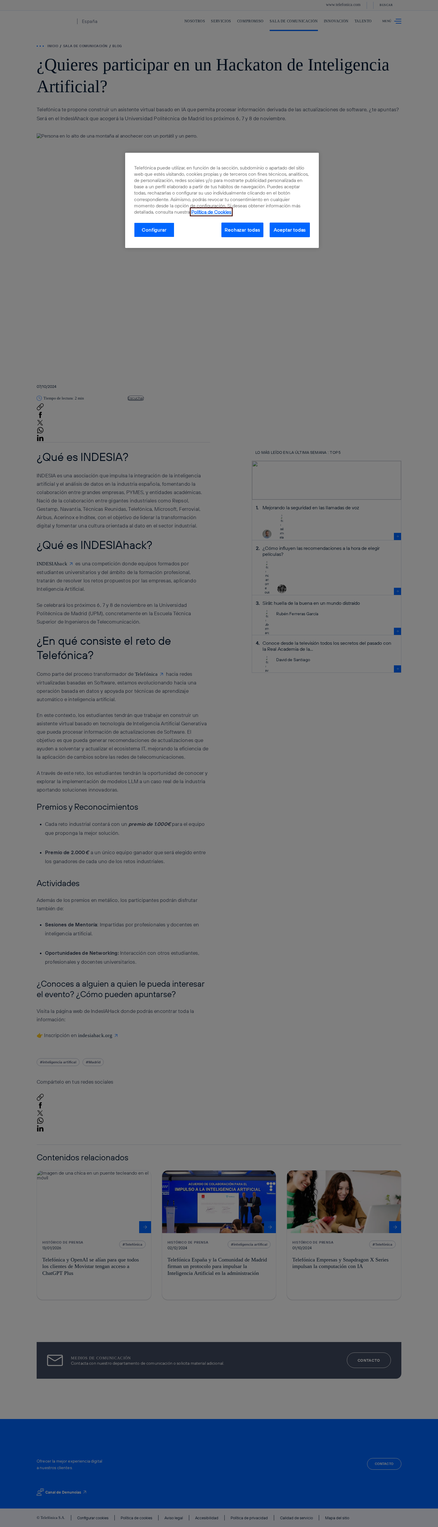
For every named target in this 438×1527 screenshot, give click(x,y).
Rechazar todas (242, 230)
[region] (222, 200)
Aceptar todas (290, 230)
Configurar (154, 230)
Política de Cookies (211, 212)
